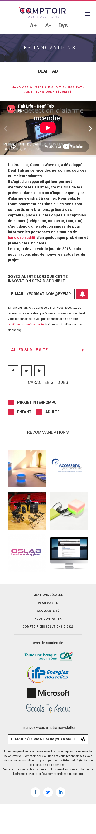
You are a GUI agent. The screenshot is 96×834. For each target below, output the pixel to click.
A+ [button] (33, 25)
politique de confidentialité (26, 324)
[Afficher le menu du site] (87, 14)
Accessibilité (48, 610)
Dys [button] (63, 25)
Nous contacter (48, 618)
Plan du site (48, 602)
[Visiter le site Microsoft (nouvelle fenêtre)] (48, 693)
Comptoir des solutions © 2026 (48, 626)
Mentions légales (48, 595)
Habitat (75, 87)
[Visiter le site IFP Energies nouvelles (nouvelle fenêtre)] (48, 674)
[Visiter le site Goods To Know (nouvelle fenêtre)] (48, 708)
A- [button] (48, 25)
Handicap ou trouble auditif (38, 87)
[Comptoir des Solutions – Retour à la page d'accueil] (42, 12)
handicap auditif (22, 237)
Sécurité (63, 91)
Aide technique (38, 91)
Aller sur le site (29, 350)
